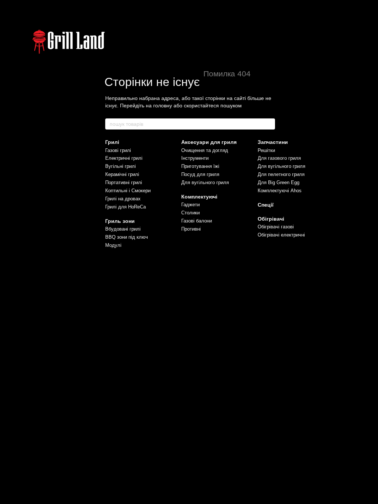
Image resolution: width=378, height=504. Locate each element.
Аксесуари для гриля (209, 142)
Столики (190, 212)
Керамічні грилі (122, 174)
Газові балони (196, 221)
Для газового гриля (279, 158)
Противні (191, 229)
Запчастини (273, 142)
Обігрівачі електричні (281, 235)
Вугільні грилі (120, 166)
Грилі (112, 142)
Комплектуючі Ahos (280, 190)
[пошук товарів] (269, 124)
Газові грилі (118, 150)
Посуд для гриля (200, 174)
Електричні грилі (123, 158)
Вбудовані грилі (123, 229)
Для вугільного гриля (205, 182)
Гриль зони (120, 221)
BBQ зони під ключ (126, 237)
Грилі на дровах (123, 198)
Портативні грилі (123, 182)
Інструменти (195, 158)
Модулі (113, 245)
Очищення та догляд (204, 150)
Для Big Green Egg (278, 182)
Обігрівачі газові (276, 226)
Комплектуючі (199, 197)
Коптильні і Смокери (128, 190)
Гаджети (190, 204)
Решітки (266, 150)
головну (162, 105)
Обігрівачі (271, 219)
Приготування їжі (200, 166)
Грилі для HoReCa (125, 207)
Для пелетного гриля (281, 174)
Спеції (266, 205)
